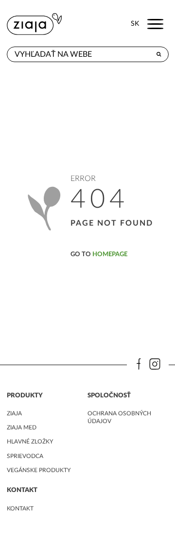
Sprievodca (25, 456)
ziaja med (21, 427)
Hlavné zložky (30, 441)
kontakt (20, 508)
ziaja (14, 413)
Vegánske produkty (38, 470)
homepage (109, 254)
